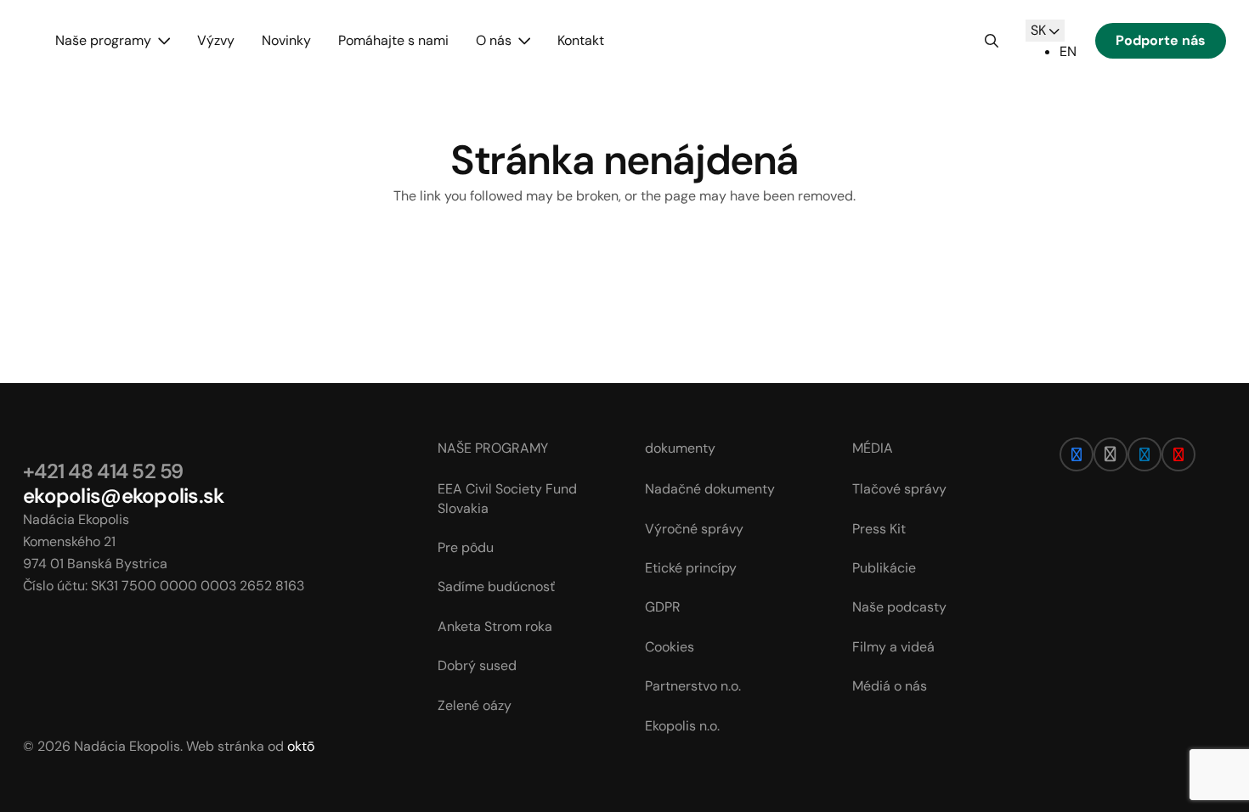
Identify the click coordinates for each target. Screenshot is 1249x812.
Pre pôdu (466, 547)
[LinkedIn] (1144, 454)
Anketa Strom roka (495, 626)
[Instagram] (1110, 454)
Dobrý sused (477, 665)
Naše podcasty (899, 607)
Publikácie (884, 568)
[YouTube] (1178, 454)
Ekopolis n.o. (682, 726)
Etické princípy (691, 568)
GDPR (663, 607)
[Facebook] (1077, 454)
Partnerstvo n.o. (693, 686)
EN (1068, 51)
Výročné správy (694, 529)
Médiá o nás (889, 686)
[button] (160, 41)
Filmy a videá (893, 647)
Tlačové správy (899, 489)
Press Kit (879, 529)
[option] (1068, 52)
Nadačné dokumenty (710, 489)
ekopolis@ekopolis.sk (123, 495)
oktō (300, 746)
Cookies (669, 647)
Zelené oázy (474, 705)
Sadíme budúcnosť (496, 586)
